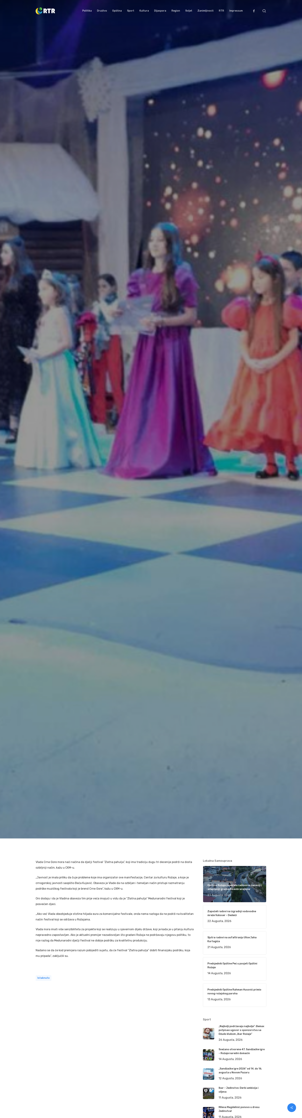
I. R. (42, 484)
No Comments (253, 450)
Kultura (86, 484)
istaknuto (43, 977)
